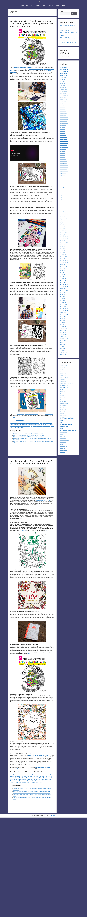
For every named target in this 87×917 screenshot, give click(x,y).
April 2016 (62, 228)
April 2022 (62, 85)
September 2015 (64, 242)
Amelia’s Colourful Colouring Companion (39, 69)
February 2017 (63, 209)
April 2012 (62, 324)
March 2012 (63, 326)
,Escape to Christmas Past (20, 779)
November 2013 (64, 286)
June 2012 (62, 320)
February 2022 (63, 89)
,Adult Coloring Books (18, 776)
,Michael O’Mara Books (15, 782)
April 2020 (62, 133)
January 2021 (63, 115)
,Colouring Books (14, 777)
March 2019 (63, 159)
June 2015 (62, 248)
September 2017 (64, 195)
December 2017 (64, 189)
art (27, 5)
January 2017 (63, 211)
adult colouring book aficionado (43, 500)
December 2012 (64, 308)
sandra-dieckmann (64, 440)
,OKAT (52, 426)
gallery (57, 5)
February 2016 (63, 232)
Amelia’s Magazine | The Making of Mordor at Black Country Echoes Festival (68, 34)
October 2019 (63, 145)
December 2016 (64, 213)
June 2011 (62, 344)
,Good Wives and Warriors (42, 779)
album (61, 369)
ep (60, 393)
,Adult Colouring (22, 423)
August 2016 (63, 221)
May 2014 (62, 274)
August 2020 (63, 125)
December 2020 (64, 117)
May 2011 (62, 346)
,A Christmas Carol (42, 774)
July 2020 (62, 127)
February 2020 (63, 137)
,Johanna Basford (18, 780)
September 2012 (64, 314)
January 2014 (63, 282)
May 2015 (62, 250)
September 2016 (64, 219)
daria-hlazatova (64, 387)
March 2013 (63, 302)
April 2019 (62, 157)
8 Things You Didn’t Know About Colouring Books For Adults (27, 436)
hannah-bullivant (64, 405)
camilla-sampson (64, 375)
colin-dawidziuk (64, 377)
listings (64, 5)
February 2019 (63, 161)
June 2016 (62, 225)
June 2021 (62, 105)
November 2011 (64, 334)
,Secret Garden (39, 782)
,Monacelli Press (46, 426)
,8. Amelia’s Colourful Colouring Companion (27, 774)
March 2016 (63, 230)
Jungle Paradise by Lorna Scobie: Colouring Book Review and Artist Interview (31, 793)
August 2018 (63, 173)
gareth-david (63, 401)
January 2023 (63, 67)
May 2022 (62, 83)
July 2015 (62, 246)
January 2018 (63, 187)
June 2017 (62, 201)
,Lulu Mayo (48, 780)
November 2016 (64, 215)
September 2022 (64, 75)
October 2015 (63, 240)
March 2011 (63, 350)
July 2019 (62, 151)
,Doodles (12, 426)
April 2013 (62, 300)
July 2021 (62, 103)
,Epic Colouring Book (25, 426)
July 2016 (62, 223)
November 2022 (64, 71)
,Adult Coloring (13, 423)
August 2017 (63, 197)
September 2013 (64, 290)
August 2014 (63, 268)
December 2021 (64, 93)
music (31, 5)
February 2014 (63, 280)
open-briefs (63, 438)
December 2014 (64, 260)
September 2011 (64, 338)
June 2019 (62, 153)
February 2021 (63, 113)
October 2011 (63, 336)
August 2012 (63, 316)
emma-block (63, 391)
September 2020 (64, 123)
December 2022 (64, 69)
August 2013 (63, 292)
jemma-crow (63, 409)
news (61, 434)
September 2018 (64, 171)
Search (61, 11)
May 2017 (62, 203)
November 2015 (64, 238)
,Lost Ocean (42, 780)
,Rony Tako (13, 427)
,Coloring (49, 776)
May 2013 (62, 298)
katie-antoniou (63, 415)
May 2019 (62, 155)
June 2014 (62, 272)
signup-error (63, 442)
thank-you (62, 448)
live (61, 422)
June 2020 (62, 129)
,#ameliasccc (13, 774)
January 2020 (63, 139)
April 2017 (62, 205)
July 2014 (62, 270)
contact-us (62, 379)
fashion (37, 5)
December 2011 (63, 332)
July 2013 (62, 294)
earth (43, 5)
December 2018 (64, 165)
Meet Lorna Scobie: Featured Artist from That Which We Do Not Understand (31, 791)
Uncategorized (63, 450)
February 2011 (63, 352)
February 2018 (63, 185)
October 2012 (63, 312)
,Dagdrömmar (22, 777)
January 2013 (63, 306)
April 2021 (62, 109)
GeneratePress (51, 815)
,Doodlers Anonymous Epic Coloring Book (36, 777)
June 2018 (62, 177)
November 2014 (64, 262)
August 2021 (63, 101)
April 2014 (62, 276)
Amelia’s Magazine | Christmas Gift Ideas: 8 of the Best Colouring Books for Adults (31, 462)
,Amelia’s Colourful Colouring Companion (36, 423)
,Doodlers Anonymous (27, 424)
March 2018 (63, 183)
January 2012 (63, 330)
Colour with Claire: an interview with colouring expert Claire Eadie (28, 435)
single (61, 444)
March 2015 (63, 254)
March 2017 (63, 207)
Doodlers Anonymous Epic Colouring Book (22, 67)
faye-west (62, 397)
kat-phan (62, 413)
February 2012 (63, 328)
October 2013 (63, 288)
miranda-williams (64, 426)
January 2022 (63, 91)
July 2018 (62, 175)
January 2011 (63, 354)
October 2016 (63, 217)
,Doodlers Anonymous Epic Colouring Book (43, 424)
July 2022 (62, 79)
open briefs (50, 5)
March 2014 (63, 278)
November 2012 (64, 310)
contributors (63, 381)
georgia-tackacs (64, 403)
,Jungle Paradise (27, 780)
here (14, 417)
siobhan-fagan (63, 446)
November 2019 (64, 143)
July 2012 (62, 318)
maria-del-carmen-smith (66, 424)
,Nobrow (24, 782)
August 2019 (63, 149)
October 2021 (63, 97)
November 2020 (64, 119)
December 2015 (64, 236)
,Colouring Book (17, 424)
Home (22, 5)
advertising (62, 367)
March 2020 (63, 135)
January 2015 (63, 258)
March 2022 (63, 87)
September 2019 (64, 147)
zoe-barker (62, 452)
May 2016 (62, 227)
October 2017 (63, 193)
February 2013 (63, 304)
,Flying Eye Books (31, 779)
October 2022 (63, 73)
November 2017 (64, 191)
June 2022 (62, 81)
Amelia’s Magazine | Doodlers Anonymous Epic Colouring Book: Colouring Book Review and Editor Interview (31, 23)
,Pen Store (32, 782)
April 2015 (62, 252)
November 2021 (64, 95)
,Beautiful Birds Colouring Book (39, 776)
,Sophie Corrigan (20, 427)
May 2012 (62, 322)
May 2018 (62, 179)
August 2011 (63, 340)
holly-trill (62, 407)
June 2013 (62, 296)
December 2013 (64, 284)
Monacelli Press (49, 414)
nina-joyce (62, 436)
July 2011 (62, 342)
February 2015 (63, 256)
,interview (39, 426)
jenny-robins (63, 411)
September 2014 (64, 266)
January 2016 (63, 234)
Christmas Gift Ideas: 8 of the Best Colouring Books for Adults (28, 433)
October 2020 (63, 121)
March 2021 (63, 111)
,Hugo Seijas (34, 426)
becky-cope (63, 373)
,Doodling (17, 426)
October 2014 (63, 264)
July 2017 (62, 199)
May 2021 (62, 107)
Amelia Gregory (20, 420)
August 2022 (63, 77)
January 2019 (63, 163)
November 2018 (64, 167)
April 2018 (62, 181)
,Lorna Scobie (35, 780)
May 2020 (62, 131)
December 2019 (64, 141)
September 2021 (64, 99)
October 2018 (63, 169)
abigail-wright (63, 365)
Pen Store (24, 530)
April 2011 (62, 348)
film (61, 399)
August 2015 (63, 244)
